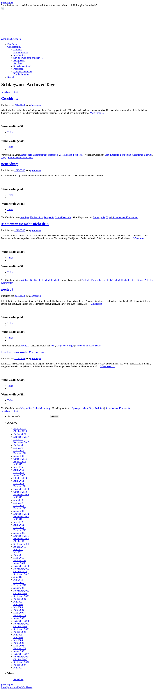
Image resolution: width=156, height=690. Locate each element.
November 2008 (21, 623)
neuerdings (9, 164)
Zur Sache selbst (21, 74)
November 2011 (21, 538)
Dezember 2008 (21, 621)
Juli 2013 (17, 497)
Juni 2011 (18, 549)
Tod (97, 408)
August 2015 (19, 461)
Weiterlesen (97, 113)
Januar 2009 (19, 618)
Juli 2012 (17, 519)
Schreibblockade (63, 217)
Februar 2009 (19, 615)
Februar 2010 (19, 585)
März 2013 (18, 505)
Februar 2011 (19, 560)
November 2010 (21, 568)
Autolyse (17, 63)
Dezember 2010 (21, 566)
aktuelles (17, 49)
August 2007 (19, 665)
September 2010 (21, 574)
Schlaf (109, 280)
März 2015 (18, 472)
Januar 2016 (19, 456)
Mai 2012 (18, 522)
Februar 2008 (19, 648)
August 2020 (19, 434)
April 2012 (18, 524)
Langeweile (62, 345)
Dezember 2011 (21, 535)
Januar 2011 (19, 563)
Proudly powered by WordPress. (16, 687)
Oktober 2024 (20, 431)
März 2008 (18, 645)
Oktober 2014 (20, 478)
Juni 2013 (18, 500)
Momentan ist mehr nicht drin (25, 224)
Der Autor (12, 44)
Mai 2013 (18, 502)
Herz (52, 345)
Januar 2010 (19, 588)
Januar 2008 (19, 651)
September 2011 (21, 544)
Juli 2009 (17, 601)
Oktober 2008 (20, 626)
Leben (102, 280)
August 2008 (19, 632)
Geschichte (9, 98)
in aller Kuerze (20, 52)
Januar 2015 (19, 475)
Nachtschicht (36, 217)
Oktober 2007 (20, 659)
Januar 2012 (19, 533)
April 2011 (18, 555)
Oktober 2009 (20, 593)
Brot (107, 154)
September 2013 (21, 494)
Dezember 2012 (21, 513)
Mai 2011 (18, 552)
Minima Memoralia (22, 71)
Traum (140, 280)
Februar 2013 (19, 508)
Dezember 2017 (21, 436)
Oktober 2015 (20, 458)
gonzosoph (35, 105)
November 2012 (21, 516)
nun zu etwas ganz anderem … (28, 57)
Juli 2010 (17, 577)
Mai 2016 (18, 447)
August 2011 (19, 546)
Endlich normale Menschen (22, 352)
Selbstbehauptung (21, 66)
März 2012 (18, 527)
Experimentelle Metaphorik (46, 154)
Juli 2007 (17, 667)
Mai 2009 (18, 607)
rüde (103, 217)
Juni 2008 (18, 637)
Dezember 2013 (21, 489)
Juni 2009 (18, 604)
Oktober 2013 (20, 491)
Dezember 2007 (21, 654)
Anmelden (18, 679)
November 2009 (21, 590)
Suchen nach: (13, 416)
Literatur (148, 154)
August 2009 (19, 599)
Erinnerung (125, 154)
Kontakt (11, 77)
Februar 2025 (19, 428)
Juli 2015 (17, 464)
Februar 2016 (19, 453)
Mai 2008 (18, 640)
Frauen (96, 217)
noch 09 (7, 289)
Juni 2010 (18, 579)
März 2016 (18, 450)
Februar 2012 (19, 530)
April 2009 (18, 610)
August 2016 (19, 445)
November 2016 (21, 442)
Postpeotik (18, 68)
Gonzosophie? (14, 47)
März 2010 (18, 582)
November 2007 (21, 656)
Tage (3, 157)
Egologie (114, 154)
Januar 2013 (19, 511)
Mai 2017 (18, 439)
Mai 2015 (18, 467)
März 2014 (18, 483)
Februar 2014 (19, 486)
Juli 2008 (17, 634)
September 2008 (21, 629)
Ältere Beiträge (10, 92)
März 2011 (18, 557)
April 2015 (18, 469)
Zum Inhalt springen (11, 39)
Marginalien (19, 55)
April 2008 (18, 643)
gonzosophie (7, 2)
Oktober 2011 (20, 541)
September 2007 (21, 662)
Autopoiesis (19, 60)
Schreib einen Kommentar (20, 157)
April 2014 (18, 480)
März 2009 (18, 612)
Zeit (146, 280)
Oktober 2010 (20, 571)
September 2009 (21, 596)
